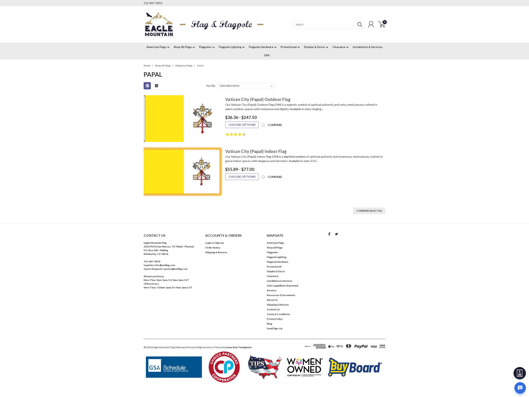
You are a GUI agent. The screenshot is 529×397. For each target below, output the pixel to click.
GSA (266, 55)
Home (147, 65)
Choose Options (242, 124)
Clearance (339, 47)
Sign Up (219, 242)
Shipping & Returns (216, 252)
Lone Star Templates (239, 347)
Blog (269, 323)
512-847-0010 (153, 3)
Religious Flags (183, 65)
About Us (272, 299)
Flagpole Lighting (230, 47)
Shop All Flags (183, 47)
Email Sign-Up (274, 328)
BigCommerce (206, 347)
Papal (200, 65)
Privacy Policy (274, 318)
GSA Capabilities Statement (282, 285)
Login (208, 242)
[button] (174, 367)
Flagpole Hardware (261, 47)
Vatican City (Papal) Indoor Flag (256, 151)
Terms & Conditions (278, 314)
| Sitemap (180, 347)
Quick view (183, 118)
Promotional (289, 47)
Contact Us (273, 309)
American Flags (157, 47)
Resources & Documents (281, 295)
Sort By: (211, 85)
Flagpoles (205, 47)
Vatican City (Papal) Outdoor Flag (258, 99)
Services (271, 290)
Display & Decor (315, 47)
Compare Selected (369, 210)
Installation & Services (367, 47)
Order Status (212, 247)
